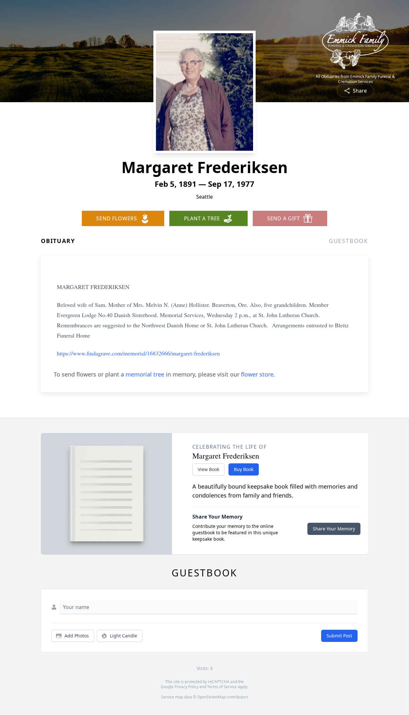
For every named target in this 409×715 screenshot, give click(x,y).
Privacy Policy (186, 686)
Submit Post (339, 636)
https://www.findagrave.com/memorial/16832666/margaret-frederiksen (138, 353)
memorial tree (145, 374)
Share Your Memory (334, 529)
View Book (208, 469)
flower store (257, 374)
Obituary (58, 241)
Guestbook (348, 241)
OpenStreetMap (211, 697)
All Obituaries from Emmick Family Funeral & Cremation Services (355, 79)
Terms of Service (222, 686)
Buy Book (243, 469)
